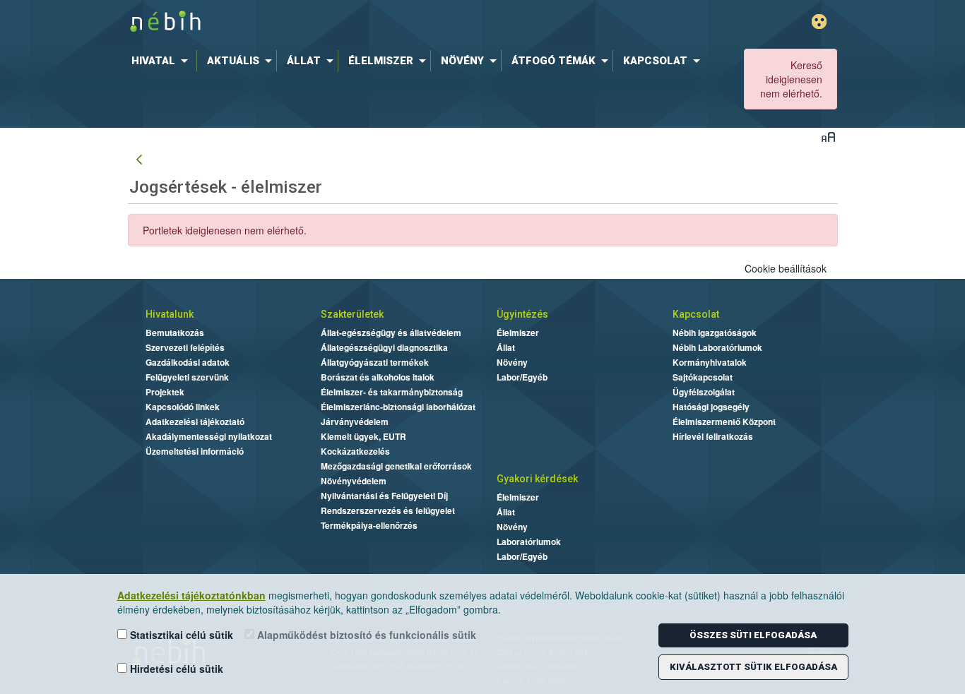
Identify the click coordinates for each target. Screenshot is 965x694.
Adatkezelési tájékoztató (195, 421)
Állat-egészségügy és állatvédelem (391, 332)
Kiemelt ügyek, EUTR (363, 436)
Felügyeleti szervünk (187, 377)
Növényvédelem (353, 480)
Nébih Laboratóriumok (717, 347)
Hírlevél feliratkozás (713, 436)
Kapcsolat (696, 314)
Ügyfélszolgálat (704, 391)
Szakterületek (352, 314)
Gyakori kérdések (537, 478)
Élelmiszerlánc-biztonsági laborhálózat (398, 406)
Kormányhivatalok (710, 362)
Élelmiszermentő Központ (724, 421)
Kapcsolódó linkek (183, 406)
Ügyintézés (522, 314)
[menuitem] (162, 60)
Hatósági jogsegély (711, 406)
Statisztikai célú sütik (180, 635)
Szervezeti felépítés (185, 347)
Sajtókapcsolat (703, 377)
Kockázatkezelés (355, 451)
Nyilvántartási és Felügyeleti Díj (384, 495)
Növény (512, 362)
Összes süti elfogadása (753, 635)
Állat (506, 347)
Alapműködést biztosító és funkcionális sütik (365, 635)
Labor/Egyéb (522, 377)
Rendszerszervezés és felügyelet (388, 510)
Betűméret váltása (828, 136)
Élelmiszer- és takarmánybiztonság (392, 391)
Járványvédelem (355, 421)
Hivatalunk (170, 314)
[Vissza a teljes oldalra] (139, 160)
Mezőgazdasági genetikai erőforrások (396, 466)
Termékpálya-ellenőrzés (369, 525)
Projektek (165, 391)
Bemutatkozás (175, 332)
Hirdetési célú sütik (175, 669)
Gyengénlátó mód (819, 21)
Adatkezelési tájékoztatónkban (191, 595)
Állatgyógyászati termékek (375, 362)
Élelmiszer (518, 332)
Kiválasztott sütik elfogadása (753, 667)
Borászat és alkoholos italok (377, 377)
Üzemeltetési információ (195, 451)
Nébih (332, 22)
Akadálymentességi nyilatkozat (209, 436)
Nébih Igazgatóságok (715, 332)
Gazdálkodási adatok (188, 362)
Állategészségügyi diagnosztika (384, 347)
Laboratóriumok (529, 541)
